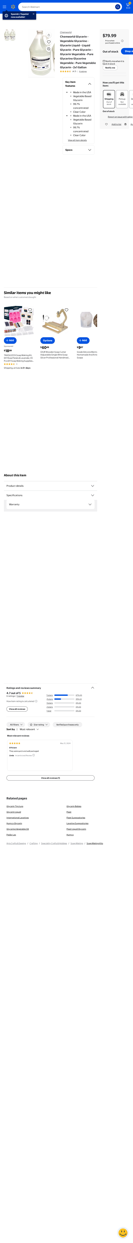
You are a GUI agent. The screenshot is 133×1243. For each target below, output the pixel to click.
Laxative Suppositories (77, 823)
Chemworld (66, 32)
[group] (73, 71)
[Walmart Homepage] (13, 6)
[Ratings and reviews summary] (93, 686)
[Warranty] (90, 504)
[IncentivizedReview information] (33, 755)
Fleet (68, 812)
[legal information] (122, 41)
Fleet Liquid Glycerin (76, 829)
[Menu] (5, 6)
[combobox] (70, 7)
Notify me (110, 67)
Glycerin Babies (73, 806)
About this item (15, 475)
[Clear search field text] (113, 7)
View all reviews (17, 709)
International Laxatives (17, 817)
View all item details (77, 140)
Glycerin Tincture (14, 806)
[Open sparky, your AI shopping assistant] (123, 1233)
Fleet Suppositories (75, 817)
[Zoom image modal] (49, 49)
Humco (70, 834)
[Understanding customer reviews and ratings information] (36, 701)
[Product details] (93, 485)
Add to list (116, 124)
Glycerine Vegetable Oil (17, 829)
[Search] (117, 6)
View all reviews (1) (50, 778)
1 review (20, 696)
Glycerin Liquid (13, 812)
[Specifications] (93, 495)
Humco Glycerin (14, 823)
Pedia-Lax (11, 834)
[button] (41, 53)
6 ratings (83, 71)
